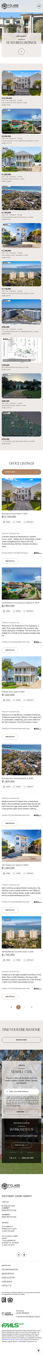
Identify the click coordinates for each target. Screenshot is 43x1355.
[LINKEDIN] (19, 1255)
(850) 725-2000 (9, 1231)
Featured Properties (10, 1269)
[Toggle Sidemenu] (39, 6)
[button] (21, 1145)
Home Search (7, 1281)
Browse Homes (21, 1040)
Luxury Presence (22, 1313)
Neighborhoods (8, 1273)
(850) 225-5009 (28, 1158)
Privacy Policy (16, 1105)
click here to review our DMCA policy (12, 1339)
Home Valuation (8, 1277)
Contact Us (6, 1285)
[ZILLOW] (24, 1255)
